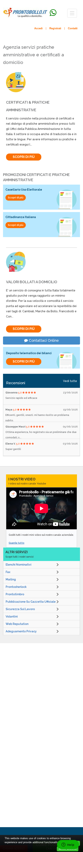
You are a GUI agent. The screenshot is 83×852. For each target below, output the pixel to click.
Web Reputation (17, 624)
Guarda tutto (16, 543)
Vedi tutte (70, 381)
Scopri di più (24, 157)
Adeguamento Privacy (21, 631)
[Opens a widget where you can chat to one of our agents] (68, 845)
